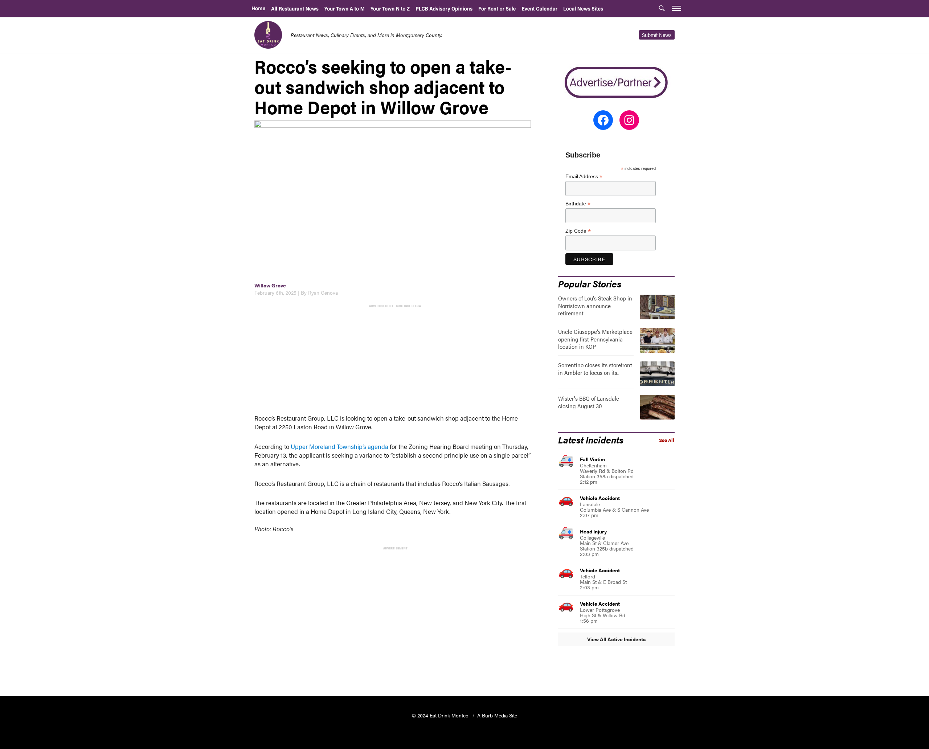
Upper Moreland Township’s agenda (340, 446)
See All (666, 440)
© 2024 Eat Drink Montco (441, 715)
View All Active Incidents (616, 639)
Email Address (583, 176)
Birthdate (577, 203)
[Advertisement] (394, 360)
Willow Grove (270, 285)
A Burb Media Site (497, 715)
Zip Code (578, 231)
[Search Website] (662, 9)
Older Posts (392, 672)
